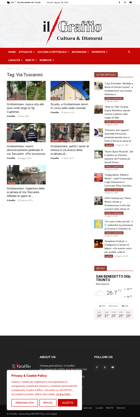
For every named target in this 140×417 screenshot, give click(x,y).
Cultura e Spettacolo (52, 51)
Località (14, 60)
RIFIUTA (47, 402)
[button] (129, 52)
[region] (44, 390)
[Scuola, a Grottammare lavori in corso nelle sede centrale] (70, 90)
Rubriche (46, 60)
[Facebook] (119, 2)
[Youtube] (130, 2)
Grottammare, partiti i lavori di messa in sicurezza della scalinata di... (70, 150)
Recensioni (79, 51)
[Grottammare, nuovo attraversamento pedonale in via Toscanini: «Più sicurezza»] (26, 132)
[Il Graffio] (70, 26)
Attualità (25, 51)
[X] (125, 2)
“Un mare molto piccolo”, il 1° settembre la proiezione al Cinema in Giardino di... (118, 225)
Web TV (29, 60)
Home (12, 51)
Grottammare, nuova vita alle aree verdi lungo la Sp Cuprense (25, 108)
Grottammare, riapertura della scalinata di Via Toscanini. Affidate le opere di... (26, 192)
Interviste (98, 51)
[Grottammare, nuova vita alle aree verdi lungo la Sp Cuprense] (26, 90)
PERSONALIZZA (25, 402)
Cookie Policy (63, 394)
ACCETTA (67, 402)
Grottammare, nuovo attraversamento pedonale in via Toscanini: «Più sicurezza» (26, 150)
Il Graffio (11, 116)
